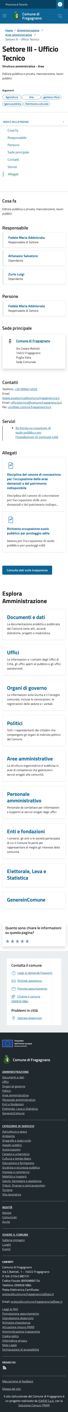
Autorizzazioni (11, 1149)
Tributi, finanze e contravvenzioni (23, 1185)
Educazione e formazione (18, 1163)
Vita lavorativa (11, 1194)
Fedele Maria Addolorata (26, 237)
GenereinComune (13, 1113)
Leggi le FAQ (10, 1309)
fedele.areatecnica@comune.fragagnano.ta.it (31, 398)
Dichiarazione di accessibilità (20, 1349)
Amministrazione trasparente (21, 1331)
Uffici (5, 1081)
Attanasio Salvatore (23, 255)
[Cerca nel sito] (60, 16)
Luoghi (6, 1244)
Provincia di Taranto (16, 4)
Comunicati (9, 1217)
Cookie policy (10, 1336)
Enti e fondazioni (13, 1104)
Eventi (6, 1249)
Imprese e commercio (15, 1172)
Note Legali (9, 1345)
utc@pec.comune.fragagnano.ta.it (29, 407)
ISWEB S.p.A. (46, 1401)
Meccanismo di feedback (17, 1381)
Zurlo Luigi (16, 274)
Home (9, 30)
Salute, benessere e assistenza (22, 1181)
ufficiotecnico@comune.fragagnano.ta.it (36, 402)
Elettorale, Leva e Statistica (20, 1108)
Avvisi (6, 1221)
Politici (6, 1090)
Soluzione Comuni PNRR (34, 1405)
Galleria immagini (13, 1240)
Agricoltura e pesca (14, 1131)
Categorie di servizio (18, 1126)
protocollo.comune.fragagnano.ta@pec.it (28, 1294)
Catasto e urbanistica (15, 1154)
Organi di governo (13, 1086)
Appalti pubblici (12, 1145)
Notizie (6, 1212)
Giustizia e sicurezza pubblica (21, 1167)
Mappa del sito (11, 1389)
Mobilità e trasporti (14, 1176)
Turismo (7, 1190)
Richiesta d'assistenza (16, 1322)
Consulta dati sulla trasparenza (27, 570)
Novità (7, 1207)
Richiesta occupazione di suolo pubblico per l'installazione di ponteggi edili (36, 432)
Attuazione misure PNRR (18, 1327)
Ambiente (8, 1136)
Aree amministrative (18, 35)
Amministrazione (28, 30)
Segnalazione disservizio (17, 1318)
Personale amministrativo (18, 1099)
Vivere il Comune (15, 1234)
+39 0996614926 (25, 389)
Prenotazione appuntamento (20, 1313)
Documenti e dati (13, 1077)
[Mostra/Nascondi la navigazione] (4, 15)
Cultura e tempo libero (16, 1158)
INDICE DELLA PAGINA (16, 122)
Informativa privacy (14, 1340)
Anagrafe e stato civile (16, 1140)
